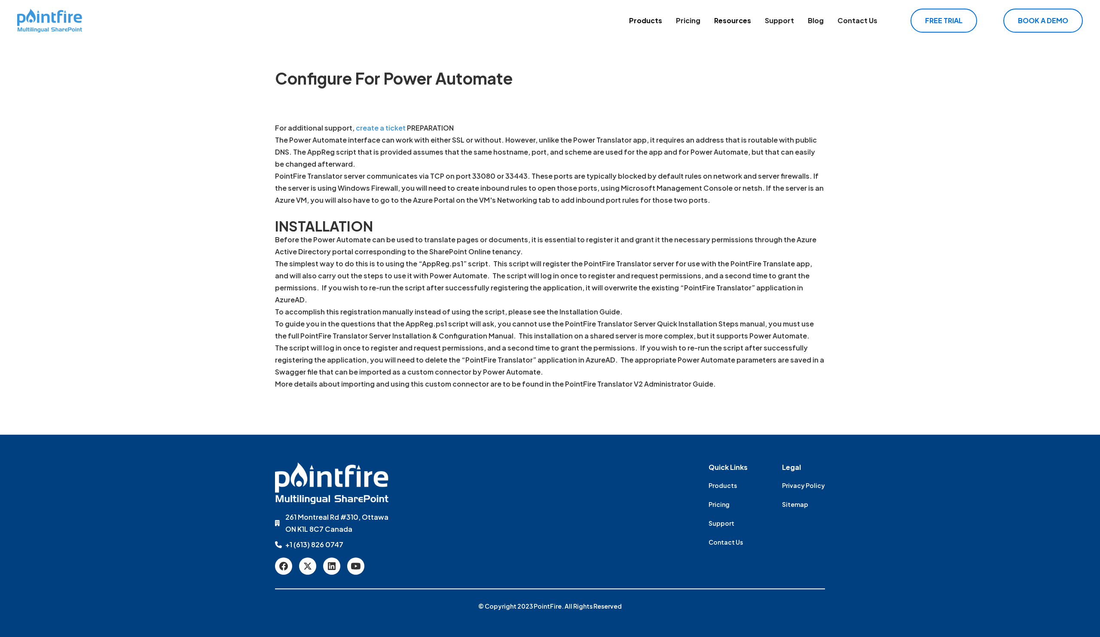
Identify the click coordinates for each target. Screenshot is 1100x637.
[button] (645, 20)
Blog (816, 20)
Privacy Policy (803, 485)
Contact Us (857, 20)
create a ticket (381, 127)
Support (779, 20)
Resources (732, 20)
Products (645, 20)
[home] (49, 21)
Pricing (688, 20)
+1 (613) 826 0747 (314, 544)
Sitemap (795, 504)
